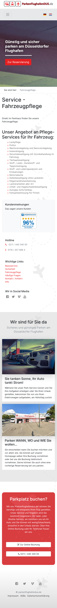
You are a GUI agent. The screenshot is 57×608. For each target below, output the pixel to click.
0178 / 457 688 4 (16, 249)
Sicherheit (10, 269)
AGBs (23, 595)
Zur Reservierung (18, 62)
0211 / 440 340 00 (18, 244)
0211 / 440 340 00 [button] (29, 554)
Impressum (13, 595)
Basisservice (11, 265)
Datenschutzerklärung (38, 595)
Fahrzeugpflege (13, 272)
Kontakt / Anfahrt (14, 278)
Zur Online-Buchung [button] (29, 544)
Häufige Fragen (13, 275)
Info (7, 281)
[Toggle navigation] (7, 14)
